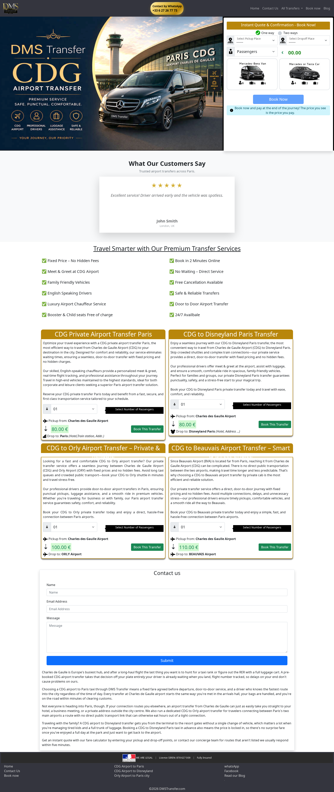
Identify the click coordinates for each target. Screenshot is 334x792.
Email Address (57, 601)
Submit (167, 660)
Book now (313, 8)
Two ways (290, 33)
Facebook (231, 771)
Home (254, 8)
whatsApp (231, 766)
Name (51, 585)
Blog (327, 8)
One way (267, 33)
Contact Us (270, 8)
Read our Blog (234, 775)
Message (53, 618)
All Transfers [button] (290, 8)
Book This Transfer (147, 429)
